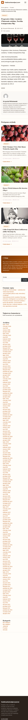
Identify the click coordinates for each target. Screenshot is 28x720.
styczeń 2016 (6, 539)
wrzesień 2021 (7, 416)
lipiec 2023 (6, 377)
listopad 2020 (6, 434)
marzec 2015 (6, 557)
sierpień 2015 (6, 548)
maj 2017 (5, 510)
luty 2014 (5, 581)
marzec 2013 (6, 601)
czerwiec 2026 (7, 326)
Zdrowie (5, 630)
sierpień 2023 (6, 375)
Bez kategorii (6, 622)
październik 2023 (7, 371)
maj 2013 (5, 597)
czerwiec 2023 (7, 378)
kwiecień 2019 (7, 469)
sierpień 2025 (6, 332)
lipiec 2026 (6, 324)
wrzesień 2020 (7, 438)
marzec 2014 (6, 579)
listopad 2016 (6, 521)
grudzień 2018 (7, 476)
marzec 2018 (6, 492)
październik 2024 (8, 350)
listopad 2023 (6, 369)
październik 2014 (7, 566)
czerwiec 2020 (7, 444)
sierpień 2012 (6, 613)
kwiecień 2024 (7, 360)
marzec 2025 (6, 341)
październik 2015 (7, 545)
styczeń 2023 (6, 388)
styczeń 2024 (6, 366)
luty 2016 (5, 537)
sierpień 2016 (6, 527)
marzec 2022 (6, 406)
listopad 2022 (6, 391)
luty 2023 (5, 386)
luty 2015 (5, 559)
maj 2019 (5, 467)
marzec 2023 (6, 384)
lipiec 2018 (6, 485)
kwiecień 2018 (7, 490)
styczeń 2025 (6, 344)
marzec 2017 (6, 514)
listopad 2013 (6, 586)
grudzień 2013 (7, 584)
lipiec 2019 (6, 463)
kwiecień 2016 (7, 534)
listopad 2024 (6, 348)
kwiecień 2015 (7, 555)
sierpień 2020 (6, 440)
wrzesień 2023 (7, 373)
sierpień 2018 (6, 483)
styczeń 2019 (6, 474)
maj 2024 (5, 359)
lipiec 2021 (6, 420)
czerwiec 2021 (7, 422)
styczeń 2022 (6, 409)
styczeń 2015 (6, 561)
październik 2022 (7, 393)
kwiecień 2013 (7, 599)
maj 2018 (5, 489)
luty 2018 (5, 494)
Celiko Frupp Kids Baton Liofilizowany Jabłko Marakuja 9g (15, 230)
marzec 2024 (6, 362)
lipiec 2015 (6, 550)
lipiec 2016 (6, 528)
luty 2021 (5, 429)
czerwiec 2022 (7, 400)
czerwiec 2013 (7, 595)
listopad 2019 (6, 456)
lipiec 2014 (6, 572)
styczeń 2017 (6, 518)
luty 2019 (5, 472)
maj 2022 (5, 402)
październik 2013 (7, 588)
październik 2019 (7, 458)
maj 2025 (5, 337)
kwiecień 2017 (7, 512)
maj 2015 (5, 554)
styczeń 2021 (6, 431)
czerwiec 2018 (7, 487)
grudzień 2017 (7, 498)
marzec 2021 (6, 427)
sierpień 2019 (6, 462)
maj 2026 (5, 328)
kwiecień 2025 (7, 339)
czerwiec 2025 (7, 335)
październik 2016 (7, 523)
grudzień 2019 (7, 454)
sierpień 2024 (6, 353)
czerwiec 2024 (7, 357)
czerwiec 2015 (7, 552)
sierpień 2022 (6, 397)
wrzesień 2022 (7, 395)
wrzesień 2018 (7, 481)
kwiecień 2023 (7, 382)
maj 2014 (5, 575)
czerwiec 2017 (7, 509)
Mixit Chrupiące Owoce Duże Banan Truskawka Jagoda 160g (14, 148)
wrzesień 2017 (7, 503)
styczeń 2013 (6, 604)
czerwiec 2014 (7, 574)
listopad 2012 (6, 608)
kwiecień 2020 (7, 447)
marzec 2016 (6, 536)
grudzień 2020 (7, 433)
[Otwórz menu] (25, 2)
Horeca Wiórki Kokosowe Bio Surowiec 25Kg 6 (15, 189)
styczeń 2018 (6, 496)
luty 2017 (5, 516)
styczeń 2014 (6, 583)
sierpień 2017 (6, 505)
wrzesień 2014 (7, 568)
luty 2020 (5, 451)
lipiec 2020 (6, 442)
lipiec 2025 (6, 333)
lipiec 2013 (6, 593)
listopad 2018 (6, 478)
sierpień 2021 (6, 418)
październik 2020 (7, 436)
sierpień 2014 (6, 570)
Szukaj (5, 277)
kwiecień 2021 (7, 425)
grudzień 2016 (7, 519)
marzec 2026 (6, 330)
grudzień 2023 (7, 368)
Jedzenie (5, 626)
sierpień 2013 (6, 592)
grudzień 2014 (7, 563)
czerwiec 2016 (7, 530)
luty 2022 (5, 407)
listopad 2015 (6, 543)
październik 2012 (7, 610)
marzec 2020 (6, 449)
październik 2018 (7, 480)
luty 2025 (5, 342)
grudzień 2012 (7, 606)
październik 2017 (7, 501)
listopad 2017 (6, 499)
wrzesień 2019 (7, 460)
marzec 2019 (6, 471)
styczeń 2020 (6, 453)
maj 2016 (5, 532)
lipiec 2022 (6, 398)
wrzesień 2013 (7, 590)
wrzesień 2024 (7, 351)
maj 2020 (5, 445)
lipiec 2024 (6, 355)
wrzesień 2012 (7, 611)
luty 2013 (5, 602)
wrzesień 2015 (7, 546)
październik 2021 (7, 415)
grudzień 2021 (7, 411)
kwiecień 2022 (7, 404)
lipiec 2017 (6, 507)
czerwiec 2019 (7, 465)
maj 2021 (5, 424)
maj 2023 (5, 380)
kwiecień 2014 (7, 577)
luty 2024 (5, 364)
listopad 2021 (6, 413)
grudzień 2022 (7, 389)
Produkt (4, 15)
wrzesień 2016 (7, 525)
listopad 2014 (6, 565)
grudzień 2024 (7, 346)
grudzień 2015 (7, 541)
